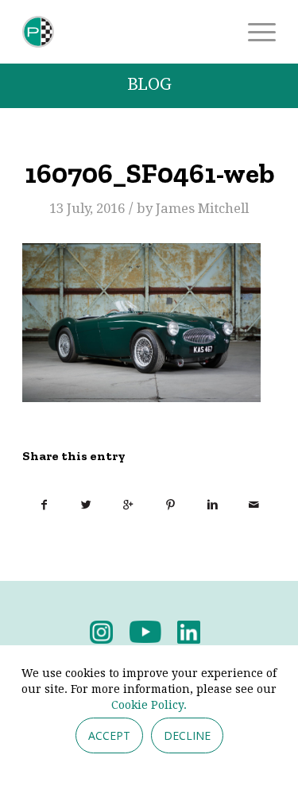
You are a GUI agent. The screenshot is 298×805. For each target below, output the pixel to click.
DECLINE (187, 735)
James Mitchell (202, 208)
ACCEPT (109, 735)
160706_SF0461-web (149, 173)
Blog (149, 84)
